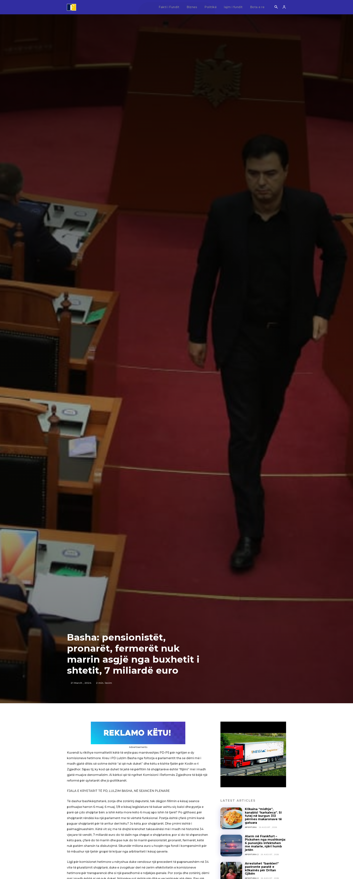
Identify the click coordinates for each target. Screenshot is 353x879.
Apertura (251, 827)
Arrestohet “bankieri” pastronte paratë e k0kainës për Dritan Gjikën (262, 868)
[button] (276, 7)
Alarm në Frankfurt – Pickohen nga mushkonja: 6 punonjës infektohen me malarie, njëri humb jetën (265, 843)
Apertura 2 (252, 854)
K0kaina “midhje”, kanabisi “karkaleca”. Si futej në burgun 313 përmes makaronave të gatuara (263, 815)
